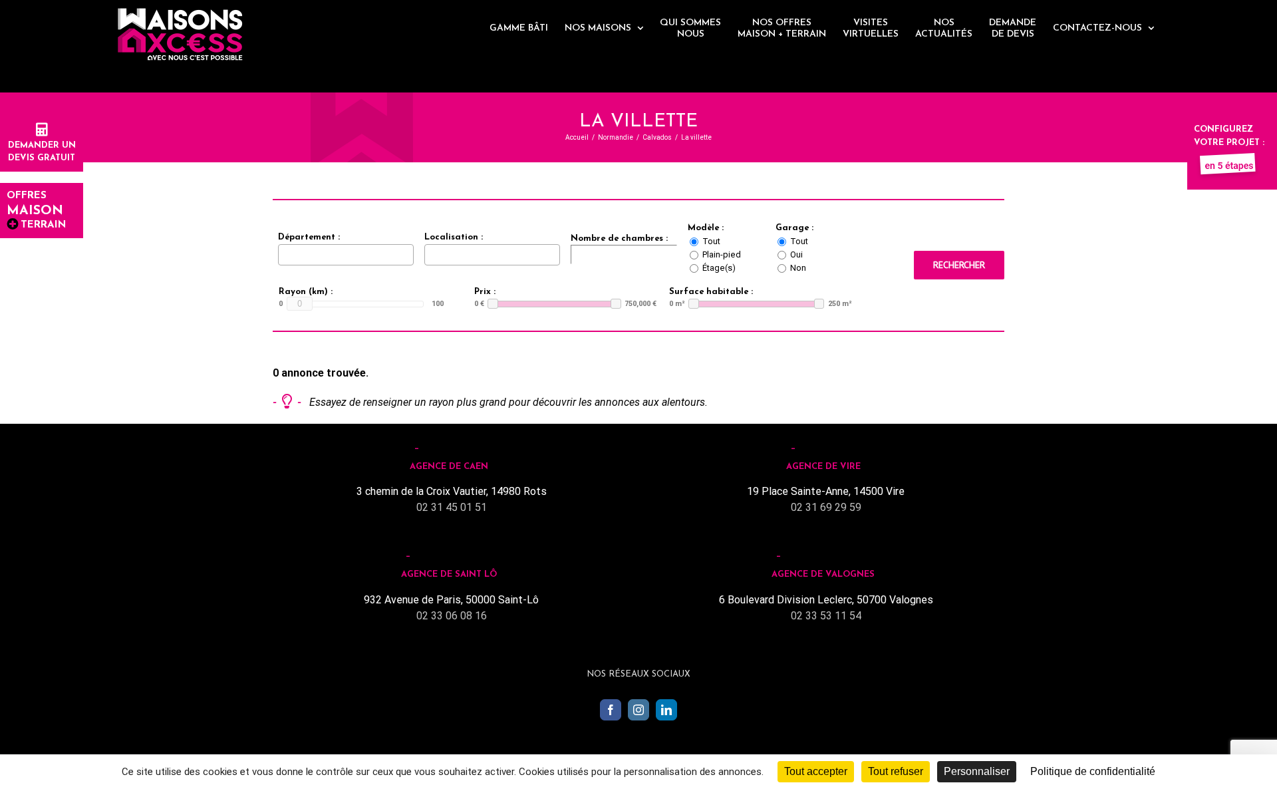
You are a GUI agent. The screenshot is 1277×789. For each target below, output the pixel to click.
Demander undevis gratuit (42, 151)
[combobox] (346, 254)
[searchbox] (285, 254)
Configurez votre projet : (1229, 136)
